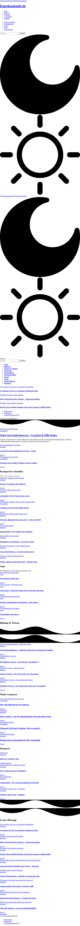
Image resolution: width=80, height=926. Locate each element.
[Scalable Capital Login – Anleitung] (12, 789)
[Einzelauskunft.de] (13, 196)
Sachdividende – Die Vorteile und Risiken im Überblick (19, 783)
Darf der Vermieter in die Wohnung (12, 484)
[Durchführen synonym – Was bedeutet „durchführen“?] (8, 656)
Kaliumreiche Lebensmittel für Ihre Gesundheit (20, 740)
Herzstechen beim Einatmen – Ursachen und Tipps (18, 898)
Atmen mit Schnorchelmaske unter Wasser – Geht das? (19, 866)
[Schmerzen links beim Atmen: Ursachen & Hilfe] (16, 880)
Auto (1, 574)
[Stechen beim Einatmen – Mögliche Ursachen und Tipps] (11, 870)
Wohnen (3, 480)
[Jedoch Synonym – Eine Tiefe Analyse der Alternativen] (12, 668)
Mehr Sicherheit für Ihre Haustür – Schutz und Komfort (20, 399)
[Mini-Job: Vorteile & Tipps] (4, 753)
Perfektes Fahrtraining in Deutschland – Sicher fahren (19, 602)
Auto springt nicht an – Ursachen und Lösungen (17, 552)
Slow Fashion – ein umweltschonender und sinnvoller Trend (25, 716)
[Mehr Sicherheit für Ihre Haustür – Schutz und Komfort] (11, 395)
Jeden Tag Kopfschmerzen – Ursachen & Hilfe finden (28, 435)
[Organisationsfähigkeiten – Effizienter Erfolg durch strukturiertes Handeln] (15, 644)
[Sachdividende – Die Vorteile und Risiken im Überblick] (5, 777)
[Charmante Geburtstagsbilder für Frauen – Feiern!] (10, 445)
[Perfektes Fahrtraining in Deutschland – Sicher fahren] (10, 596)
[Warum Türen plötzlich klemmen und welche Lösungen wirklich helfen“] (11, 403)
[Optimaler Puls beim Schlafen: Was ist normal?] (7, 722)
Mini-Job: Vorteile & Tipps (9, 759)
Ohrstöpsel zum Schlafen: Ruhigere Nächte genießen (18, 463)
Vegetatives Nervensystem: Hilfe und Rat (14, 508)
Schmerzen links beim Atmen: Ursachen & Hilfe (17, 886)
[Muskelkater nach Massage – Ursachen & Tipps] (9, 536)
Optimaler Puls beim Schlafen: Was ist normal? (20, 728)
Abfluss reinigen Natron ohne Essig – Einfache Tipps (18, 562)
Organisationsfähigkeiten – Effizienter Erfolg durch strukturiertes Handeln (26, 650)
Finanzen (3, 755)
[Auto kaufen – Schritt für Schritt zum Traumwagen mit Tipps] (11, 585)
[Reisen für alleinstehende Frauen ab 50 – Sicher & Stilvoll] (13, 514)
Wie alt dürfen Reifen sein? (9, 578)
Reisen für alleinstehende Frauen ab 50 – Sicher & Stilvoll (20, 520)
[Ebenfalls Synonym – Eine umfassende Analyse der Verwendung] (16, 680)
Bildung (2, 646)
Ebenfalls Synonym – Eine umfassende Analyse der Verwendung (23, 686)
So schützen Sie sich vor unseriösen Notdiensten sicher (19, 391)
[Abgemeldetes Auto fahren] (9, 608)
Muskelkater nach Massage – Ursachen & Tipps (17, 542)
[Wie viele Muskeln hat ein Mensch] (12, 699)
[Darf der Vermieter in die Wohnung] (12, 478)
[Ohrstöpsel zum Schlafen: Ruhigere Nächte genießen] (9, 457)
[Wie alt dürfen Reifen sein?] (9, 573)
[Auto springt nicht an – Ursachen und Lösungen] (15, 546)
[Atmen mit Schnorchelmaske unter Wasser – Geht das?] (20, 860)
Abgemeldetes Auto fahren (9, 614)
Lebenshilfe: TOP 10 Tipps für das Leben (14, 496)
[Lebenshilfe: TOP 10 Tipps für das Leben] (10, 490)
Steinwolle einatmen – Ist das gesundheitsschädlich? (18, 908)
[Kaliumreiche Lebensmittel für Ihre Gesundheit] (7, 734)
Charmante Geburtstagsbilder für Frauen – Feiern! (18, 451)
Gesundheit (4, 431)
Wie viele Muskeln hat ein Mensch (14, 705)
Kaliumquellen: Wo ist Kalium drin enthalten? (16, 532)
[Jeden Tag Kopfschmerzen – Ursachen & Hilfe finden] (9, 429)
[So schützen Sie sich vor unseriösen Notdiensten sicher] (16, 387)
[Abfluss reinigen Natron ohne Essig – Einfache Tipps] (12, 556)
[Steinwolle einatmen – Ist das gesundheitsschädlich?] (16, 902)
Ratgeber (3, 447)
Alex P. (2, 455)
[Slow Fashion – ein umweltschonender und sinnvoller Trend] (3, 710)
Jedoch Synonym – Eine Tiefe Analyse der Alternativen (19, 674)
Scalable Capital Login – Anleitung (12, 795)
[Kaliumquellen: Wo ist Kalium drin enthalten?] (7, 526)
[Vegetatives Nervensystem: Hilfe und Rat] (17, 502)
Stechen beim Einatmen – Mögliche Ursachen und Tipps (20, 876)
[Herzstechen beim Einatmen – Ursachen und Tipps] (15, 892)
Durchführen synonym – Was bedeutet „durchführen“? (19, 662)
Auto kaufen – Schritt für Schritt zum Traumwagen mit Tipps (22, 590)
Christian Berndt (5, 763)
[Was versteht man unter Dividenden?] (12, 765)
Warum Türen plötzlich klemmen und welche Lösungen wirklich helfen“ (25, 407)
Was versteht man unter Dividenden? (13, 771)
